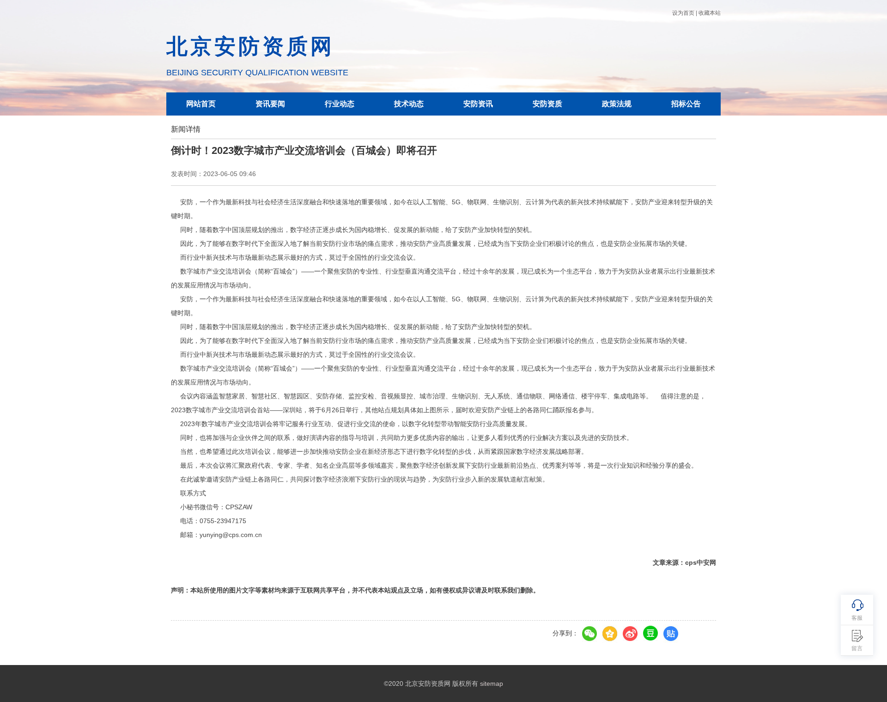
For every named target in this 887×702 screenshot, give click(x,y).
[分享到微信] (589, 633)
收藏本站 (710, 13)
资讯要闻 (270, 104)
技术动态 (409, 104)
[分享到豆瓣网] (650, 633)
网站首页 (201, 104)
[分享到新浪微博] (630, 633)
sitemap (491, 683)
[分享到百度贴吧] (671, 633)
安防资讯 (478, 104)
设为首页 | (684, 13)
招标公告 (686, 104)
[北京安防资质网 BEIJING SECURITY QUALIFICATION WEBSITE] (257, 12)
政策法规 (617, 104)
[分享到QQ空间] (610, 633)
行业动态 (339, 104)
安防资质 (547, 104)
